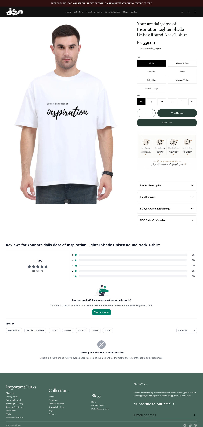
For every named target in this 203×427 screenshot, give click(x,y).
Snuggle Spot (16, 425)
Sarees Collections (56, 407)
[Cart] (195, 12)
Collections (53, 400)
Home (51, 396)
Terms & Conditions (14, 407)
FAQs (8, 414)
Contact (52, 414)
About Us (10, 393)
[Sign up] (194, 415)
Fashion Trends (97, 405)
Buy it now (167, 122)
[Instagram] (190, 425)
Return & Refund (13, 400)
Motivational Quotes (100, 408)
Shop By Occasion (56, 403)
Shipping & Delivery (14, 403)
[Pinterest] (195, 425)
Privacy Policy (12, 396)
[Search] (182, 12)
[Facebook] (185, 425)
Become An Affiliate (14, 417)
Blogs (51, 410)
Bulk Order (10, 410)
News (93, 401)
